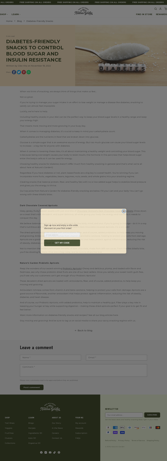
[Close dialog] (124, 210)
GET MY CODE (62, 242)
